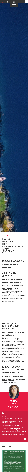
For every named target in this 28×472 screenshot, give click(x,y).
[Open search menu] (1, 1)
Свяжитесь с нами (4, 1)
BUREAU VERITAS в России (14, 3)
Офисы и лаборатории (7, 1)
